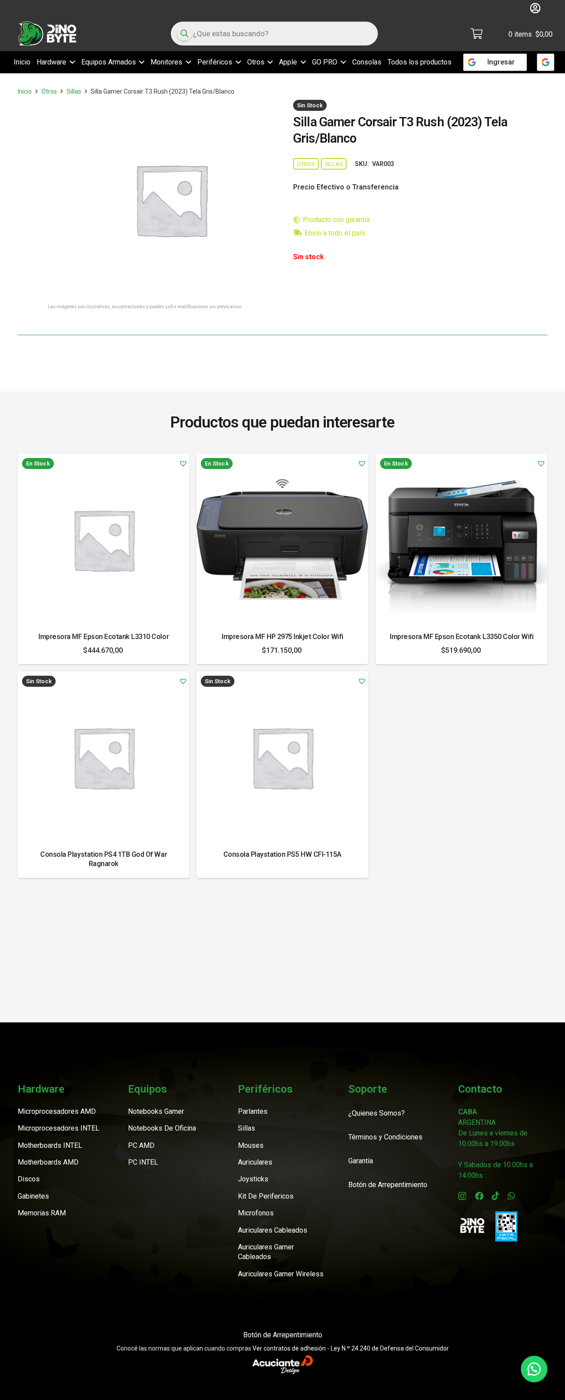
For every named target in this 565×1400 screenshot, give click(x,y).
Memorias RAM (42, 1213)
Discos (29, 1179)
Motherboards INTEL (50, 1145)
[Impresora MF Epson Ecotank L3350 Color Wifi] (461, 539)
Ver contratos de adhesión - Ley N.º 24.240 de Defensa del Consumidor (350, 1348)
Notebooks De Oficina (162, 1128)
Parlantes (252, 1111)
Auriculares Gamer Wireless (281, 1274)
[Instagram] (462, 1196)
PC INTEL (143, 1162)
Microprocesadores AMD (57, 1111)
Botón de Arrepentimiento (282, 1335)
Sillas (74, 91)
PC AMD (141, 1145)
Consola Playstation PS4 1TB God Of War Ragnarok (103, 859)
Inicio (25, 91)
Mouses (251, 1145)
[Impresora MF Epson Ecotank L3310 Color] (103, 539)
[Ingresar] (545, 62)
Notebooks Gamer (156, 1111)
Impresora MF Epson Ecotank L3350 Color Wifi (461, 637)
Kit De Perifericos (266, 1196)
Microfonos (256, 1213)
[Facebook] (479, 1196)
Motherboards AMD (48, 1162)
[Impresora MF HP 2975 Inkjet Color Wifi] (282, 539)
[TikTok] (495, 1196)
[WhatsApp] (511, 1196)
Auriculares (255, 1162)
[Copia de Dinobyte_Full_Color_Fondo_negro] (47, 33)
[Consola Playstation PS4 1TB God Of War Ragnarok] (103, 757)
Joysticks (253, 1179)
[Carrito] (476, 33)
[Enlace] (535, 8)
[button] (70, 62)
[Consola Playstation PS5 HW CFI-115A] (282, 757)
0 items (530, 34)
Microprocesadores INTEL (58, 1128)
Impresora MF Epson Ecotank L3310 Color (103, 637)
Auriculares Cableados (272, 1230)
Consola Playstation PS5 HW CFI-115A (282, 855)
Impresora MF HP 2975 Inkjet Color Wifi (282, 637)
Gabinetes (33, 1196)
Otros (49, 91)
